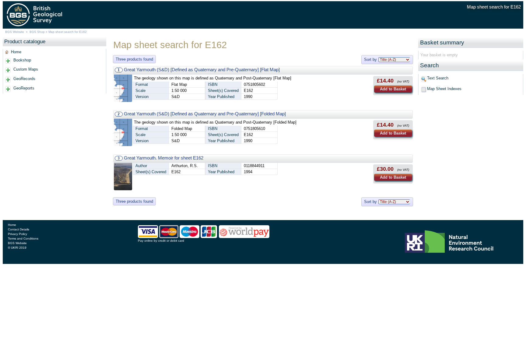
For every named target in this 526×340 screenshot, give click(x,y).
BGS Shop (37, 31)
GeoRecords (24, 78)
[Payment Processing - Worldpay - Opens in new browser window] (244, 237)
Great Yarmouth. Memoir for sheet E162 (163, 157)
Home (16, 52)
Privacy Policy (17, 234)
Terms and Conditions (23, 238)
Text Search (437, 78)
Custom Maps (25, 69)
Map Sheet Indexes (444, 88)
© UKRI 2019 (17, 247)
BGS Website (14, 31)
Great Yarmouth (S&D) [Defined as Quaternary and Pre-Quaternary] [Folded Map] (205, 113)
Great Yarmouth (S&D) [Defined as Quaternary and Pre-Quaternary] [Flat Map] (202, 69)
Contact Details (18, 229)
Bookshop (22, 60)
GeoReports (23, 88)
